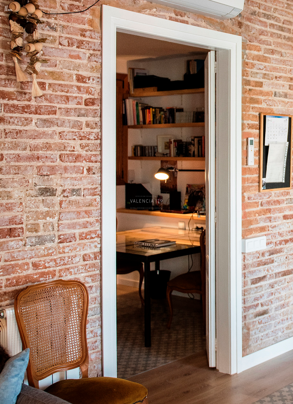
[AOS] (8, 8)
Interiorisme (140, 196)
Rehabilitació (152, 196)
